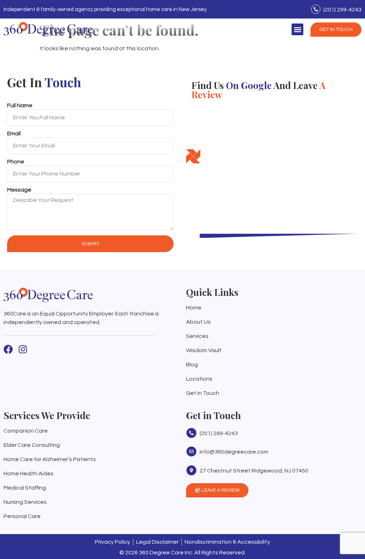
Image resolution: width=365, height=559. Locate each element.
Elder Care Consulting (32, 445)
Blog (192, 364)
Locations (199, 379)
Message (19, 190)
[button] (297, 29)
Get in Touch (202, 393)
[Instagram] (22, 349)
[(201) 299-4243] (315, 9)
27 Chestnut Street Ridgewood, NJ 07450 (254, 471)
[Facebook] (8, 349)
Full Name (19, 105)
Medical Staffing (25, 488)
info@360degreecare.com (234, 452)
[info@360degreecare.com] (191, 451)
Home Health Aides (28, 473)
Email (14, 133)
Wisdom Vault (204, 350)
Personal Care (22, 516)
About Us (198, 322)
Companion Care (26, 431)
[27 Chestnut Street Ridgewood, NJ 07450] (191, 470)
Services (197, 336)
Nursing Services (25, 502)
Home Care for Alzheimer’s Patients (50, 459)
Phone (15, 161)
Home (193, 307)
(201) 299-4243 (342, 9)
